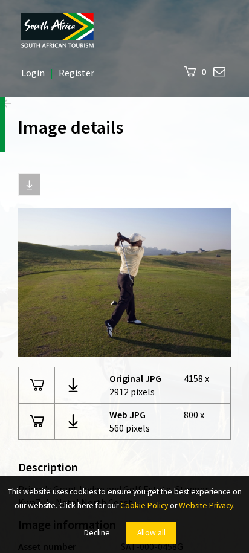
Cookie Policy (144, 505)
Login (33, 72)
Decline (97, 533)
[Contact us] (219, 71)
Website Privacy (206, 505)
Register (76, 72)
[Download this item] (29, 184)
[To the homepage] (124, 30)
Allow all (151, 533)
